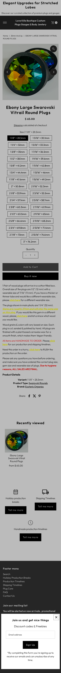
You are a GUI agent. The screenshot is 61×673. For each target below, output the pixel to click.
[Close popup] (56, 617)
